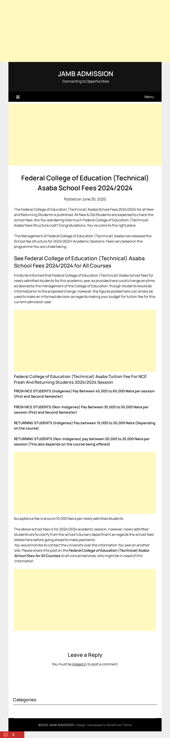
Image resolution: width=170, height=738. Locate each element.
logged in (79, 664)
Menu (149, 96)
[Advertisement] (85, 31)
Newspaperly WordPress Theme (109, 725)
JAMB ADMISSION (85, 73)
